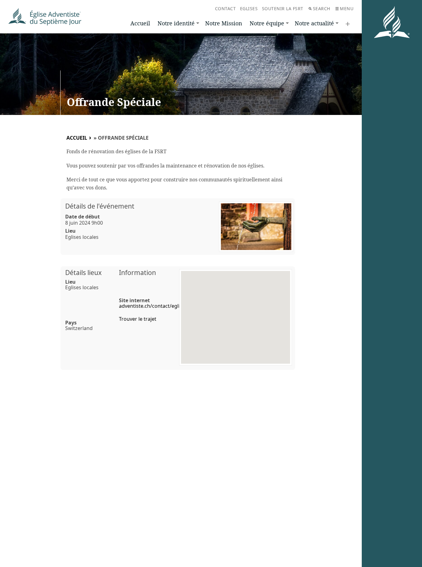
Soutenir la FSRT (282, 8)
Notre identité (176, 23)
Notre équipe (267, 23)
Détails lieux (83, 272)
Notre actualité (314, 23)
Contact (225, 8)
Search (321, 8)
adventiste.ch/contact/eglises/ (154, 306)
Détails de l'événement (99, 206)
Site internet (134, 300)
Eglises (249, 8)
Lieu (70, 230)
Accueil (140, 23)
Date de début (82, 216)
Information (137, 272)
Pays (71, 322)
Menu (346, 8)
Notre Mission (223, 23)
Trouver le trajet (137, 318)
